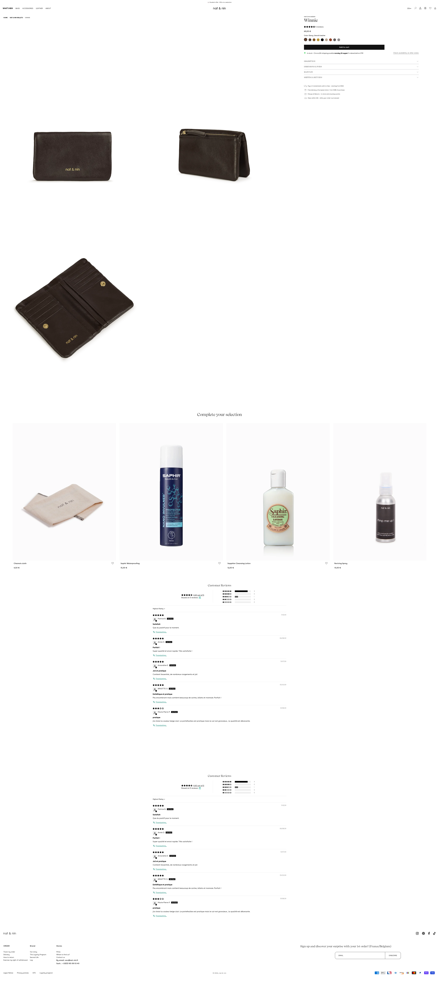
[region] (219, 2)
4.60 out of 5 (198, 595)
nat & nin (222, 973)
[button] (435, 8)
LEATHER (39, 8)
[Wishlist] (112, 563)
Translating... (161, 632)
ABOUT (48, 8)
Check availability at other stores (406, 53)
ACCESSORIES (27, 8)
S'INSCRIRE (393, 955)
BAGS (18, 8)
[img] (158, 615)
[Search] (415, 8)
